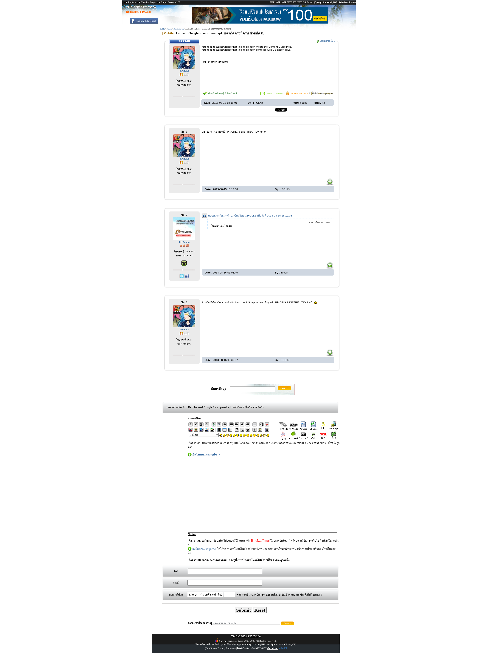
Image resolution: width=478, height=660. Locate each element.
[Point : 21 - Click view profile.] (184, 74)
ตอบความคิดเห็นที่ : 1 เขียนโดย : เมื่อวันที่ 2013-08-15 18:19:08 (250, 215)
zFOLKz (184, 70)
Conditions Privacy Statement (221, 648)
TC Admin (184, 242)
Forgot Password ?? (170, 2)
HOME (162, 29)
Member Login (148, 2)
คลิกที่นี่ (283, 648)
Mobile (169, 29)
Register (132, 2)
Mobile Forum (178, 29)
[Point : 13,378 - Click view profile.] (184, 245)
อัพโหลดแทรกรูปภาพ (204, 548)
